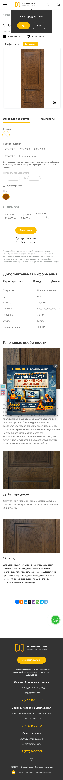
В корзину (26, 230)
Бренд (37, 281)
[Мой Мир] (25, 602)
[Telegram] (46, 602)
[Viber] (33, 602)
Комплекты (47, 118)
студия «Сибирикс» (43, 772)
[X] (29, 602)
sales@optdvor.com (31, 693)
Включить (30, 44)
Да (23, 25)
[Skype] (42, 602)
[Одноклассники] (21, 602)
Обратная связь (31, 659)
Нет (39, 25)
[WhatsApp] (37, 602)
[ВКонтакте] (17, 602)
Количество (41, 213)
